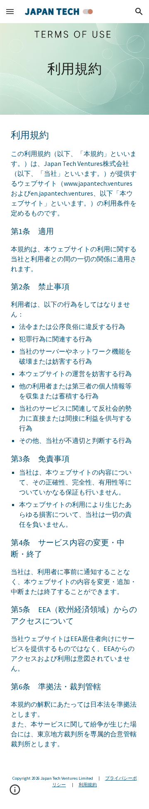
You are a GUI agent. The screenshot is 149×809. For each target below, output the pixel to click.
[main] (74, 69)
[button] (10, 11)
